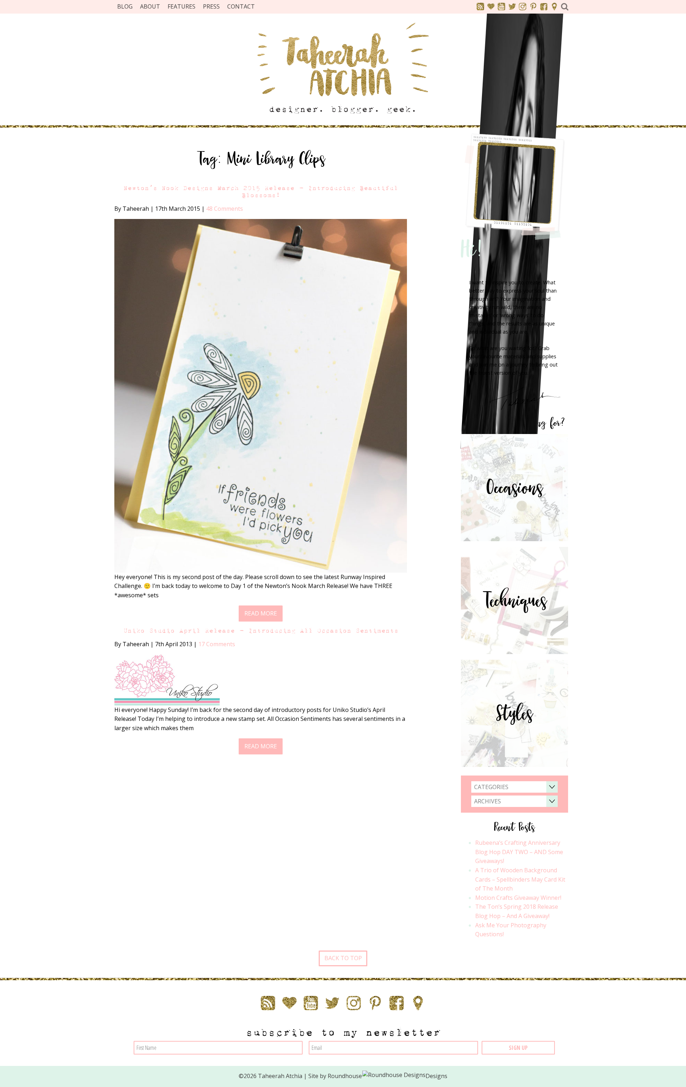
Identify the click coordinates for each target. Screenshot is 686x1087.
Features (181, 6)
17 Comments (216, 644)
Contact (241, 6)
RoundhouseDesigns (388, 1076)
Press (211, 6)
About (150, 6)
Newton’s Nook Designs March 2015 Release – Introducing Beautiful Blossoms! (260, 191)
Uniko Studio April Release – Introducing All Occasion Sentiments (260, 630)
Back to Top (343, 958)
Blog (125, 6)
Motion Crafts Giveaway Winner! (518, 898)
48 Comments (224, 209)
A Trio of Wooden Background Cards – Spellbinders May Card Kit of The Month (520, 879)
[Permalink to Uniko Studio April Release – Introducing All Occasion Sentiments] (167, 679)
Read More (260, 613)
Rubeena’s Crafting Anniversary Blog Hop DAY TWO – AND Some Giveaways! (519, 852)
